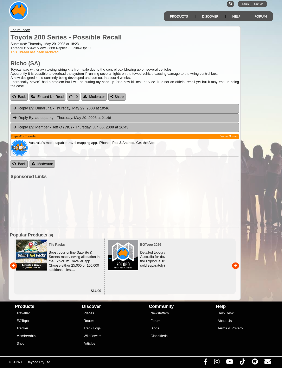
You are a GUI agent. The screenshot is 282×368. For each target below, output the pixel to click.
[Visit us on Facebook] (205, 363)
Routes (89, 321)
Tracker (22, 328)
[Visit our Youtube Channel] (230, 363)
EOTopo (23, 321)
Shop (20, 343)
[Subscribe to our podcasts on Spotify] (254, 363)
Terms (222, 328)
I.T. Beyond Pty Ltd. (36, 362)
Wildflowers (93, 336)
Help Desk (226, 313)
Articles (89, 343)
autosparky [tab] (64, 118)
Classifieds (159, 336)
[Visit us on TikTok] (242, 363)
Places (89, 313)
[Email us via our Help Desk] (267, 363)
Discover (210, 16)
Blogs (154, 328)
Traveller (23, 313)
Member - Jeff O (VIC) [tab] (73, 127)
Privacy (237, 328)
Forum (261, 16)
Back (22, 97)
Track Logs (92, 328)
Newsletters (159, 313)
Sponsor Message (229, 136)
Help (236, 16)
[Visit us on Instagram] (216, 363)
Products (179, 16)
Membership (26, 336)
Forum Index (20, 30)
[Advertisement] (124, 204)
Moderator (97, 97)
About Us (225, 321)
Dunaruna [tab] (63, 108)
